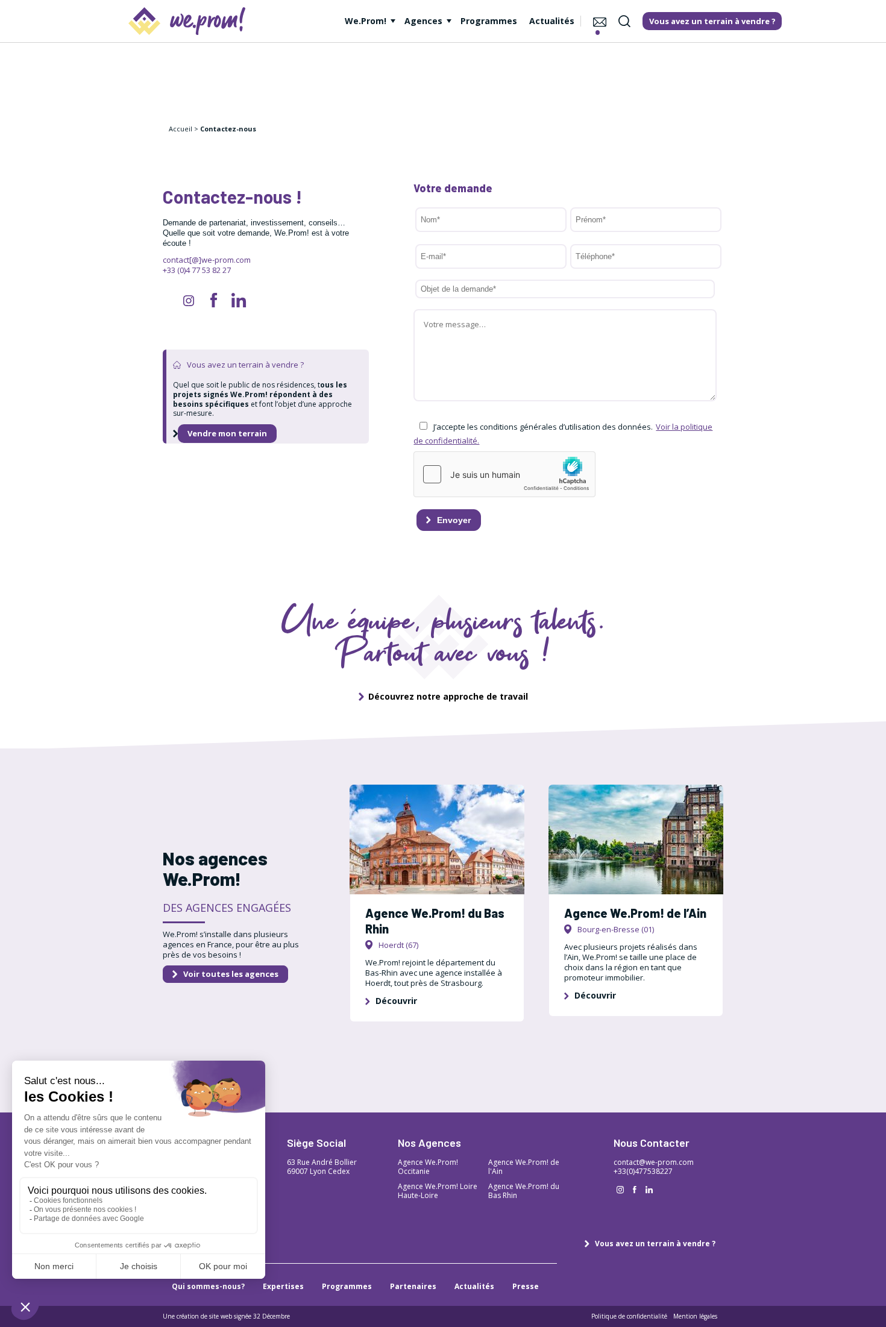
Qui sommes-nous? (208, 1286)
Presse (525, 1286)
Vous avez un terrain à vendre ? (655, 1243)
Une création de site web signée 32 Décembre (226, 1316)
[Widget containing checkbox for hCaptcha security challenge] (504, 474)
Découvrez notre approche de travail (448, 696)
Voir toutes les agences (230, 973)
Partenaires (413, 1286)
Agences (423, 21)
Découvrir (396, 1000)
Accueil (180, 128)
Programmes (488, 21)
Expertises (283, 1286)
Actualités (551, 21)
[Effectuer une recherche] (624, 21)
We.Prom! (365, 21)
